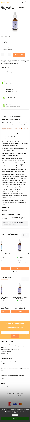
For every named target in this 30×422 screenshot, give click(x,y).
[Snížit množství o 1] (2, 54)
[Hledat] (22, 2)
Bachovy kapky (20, 393)
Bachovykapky (20, 396)
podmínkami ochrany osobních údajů (15, 327)
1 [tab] (13, 271)
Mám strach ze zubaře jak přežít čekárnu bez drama (12, 375)
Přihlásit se (15, 335)
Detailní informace (5, 67)
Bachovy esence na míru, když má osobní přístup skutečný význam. (13, 362)
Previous (23, 235)
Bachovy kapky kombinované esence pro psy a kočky (18, 218)
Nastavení (15, 415)
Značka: (6, 36)
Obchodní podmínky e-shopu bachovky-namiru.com (12, 344)
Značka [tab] (15, 116)
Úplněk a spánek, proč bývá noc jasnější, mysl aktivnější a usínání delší (15, 369)
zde (15, 412)
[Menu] (28, 2)
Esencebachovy (10, 396)
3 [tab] (16, 271)
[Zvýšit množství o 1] (9, 54)
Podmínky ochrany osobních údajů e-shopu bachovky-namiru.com (12, 346)
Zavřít (25, 77)
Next (27, 235)
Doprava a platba (5, 353)
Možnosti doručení (7, 49)
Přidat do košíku (19, 54)
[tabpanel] (19, 254)
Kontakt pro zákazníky (6, 351)
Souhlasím (15, 418)
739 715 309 (3, 388)
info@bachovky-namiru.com (7, 386)
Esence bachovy (10, 393)
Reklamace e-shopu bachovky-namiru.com (10, 349)
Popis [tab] (4, 116)
